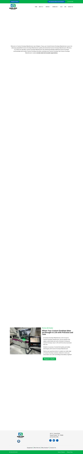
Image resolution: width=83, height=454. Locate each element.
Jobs (65, 6)
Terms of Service (61, 452)
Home (36, 6)
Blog (61, 6)
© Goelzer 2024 (13, 452)
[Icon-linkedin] (54, 440)
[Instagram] (57, 440)
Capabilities (54, 6)
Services (47, 6)
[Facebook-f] (50, 440)
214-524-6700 (70, 1)
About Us (41, 6)
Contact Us (70, 6)
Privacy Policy (70, 452)
